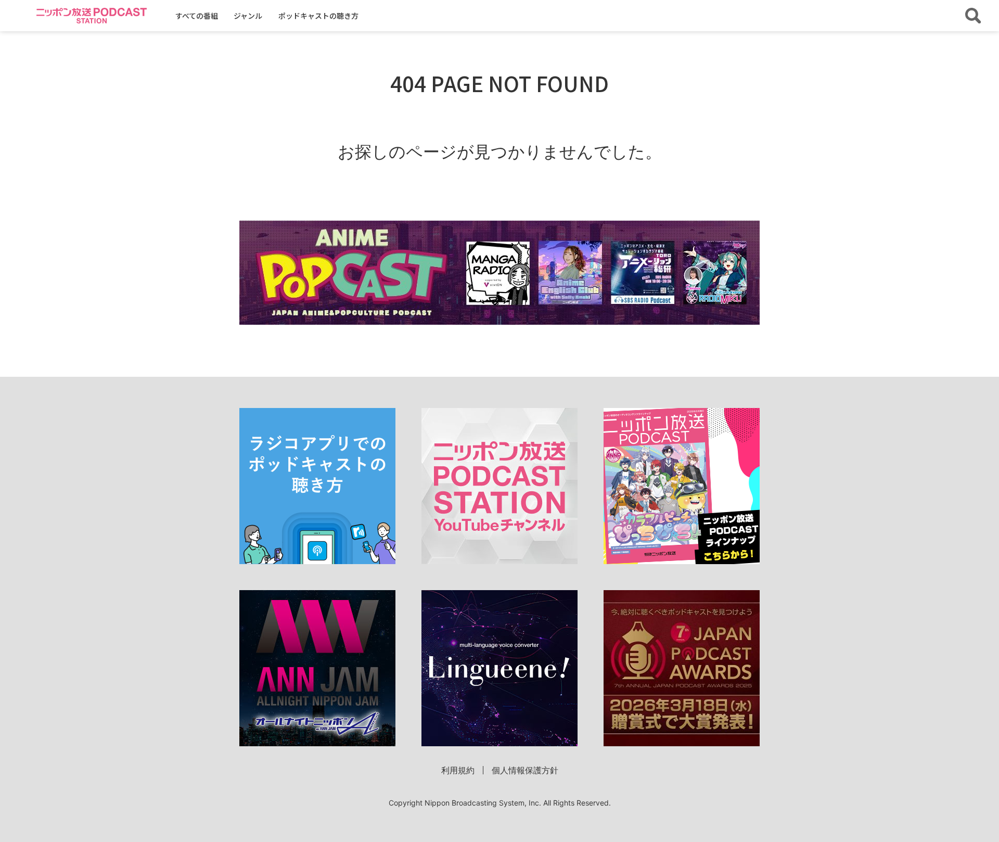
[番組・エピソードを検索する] (973, 16)
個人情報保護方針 (525, 770)
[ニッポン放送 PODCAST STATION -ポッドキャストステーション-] (91, 15)
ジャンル (248, 15)
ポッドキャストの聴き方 (318, 15)
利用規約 (458, 770)
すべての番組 (196, 15)
